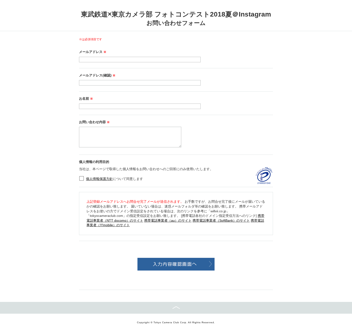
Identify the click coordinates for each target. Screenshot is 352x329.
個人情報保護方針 (99, 179)
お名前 (86, 98)
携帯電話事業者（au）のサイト (168, 220)
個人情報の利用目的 (94, 162)
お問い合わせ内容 (94, 122)
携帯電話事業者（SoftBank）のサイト (221, 220)
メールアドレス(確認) (97, 75)
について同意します (114, 179)
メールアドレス (92, 52)
